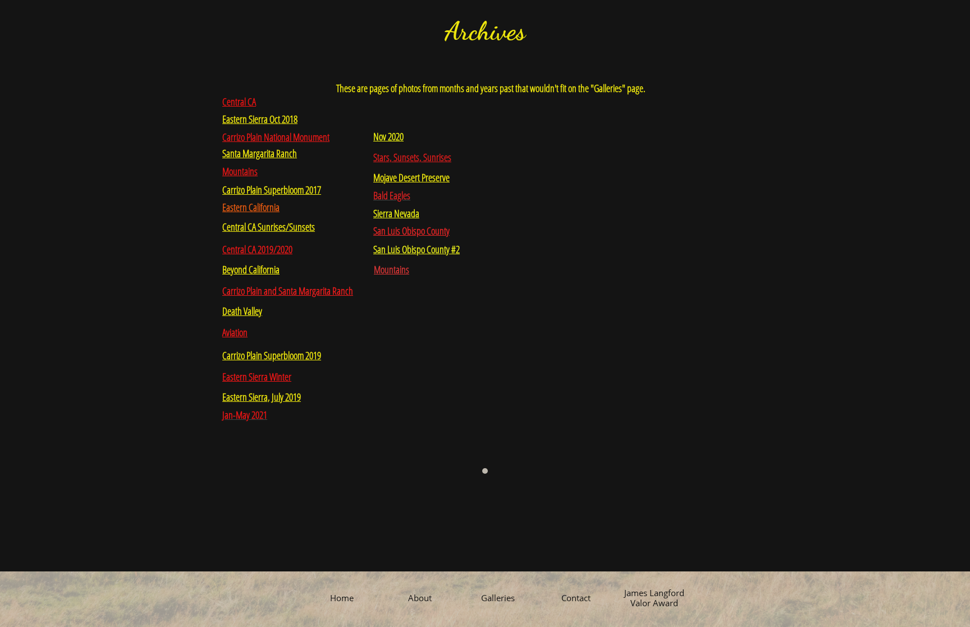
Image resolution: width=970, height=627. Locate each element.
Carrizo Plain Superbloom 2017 (271, 189)
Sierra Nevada (396, 213)
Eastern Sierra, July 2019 (261, 397)
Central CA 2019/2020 (257, 249)
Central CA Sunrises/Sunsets (268, 227)
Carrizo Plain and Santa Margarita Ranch (287, 291)
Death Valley (242, 311)
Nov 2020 (388, 136)
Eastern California (251, 207)
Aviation (235, 332)
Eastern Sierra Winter (256, 376)
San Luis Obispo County (411, 230)
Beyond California (251, 269)
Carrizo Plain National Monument (276, 137)
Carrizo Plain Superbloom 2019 (271, 355)
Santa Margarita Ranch (259, 153)
